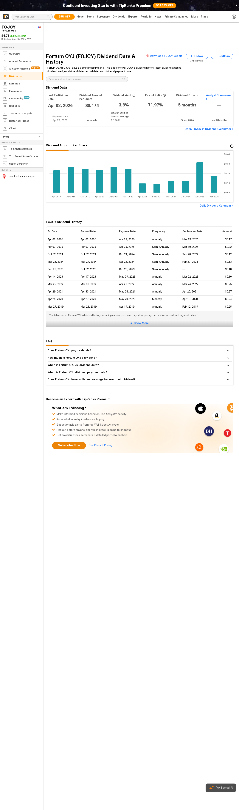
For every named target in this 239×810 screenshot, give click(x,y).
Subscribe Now (69, 445)
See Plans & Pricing (100, 445)
